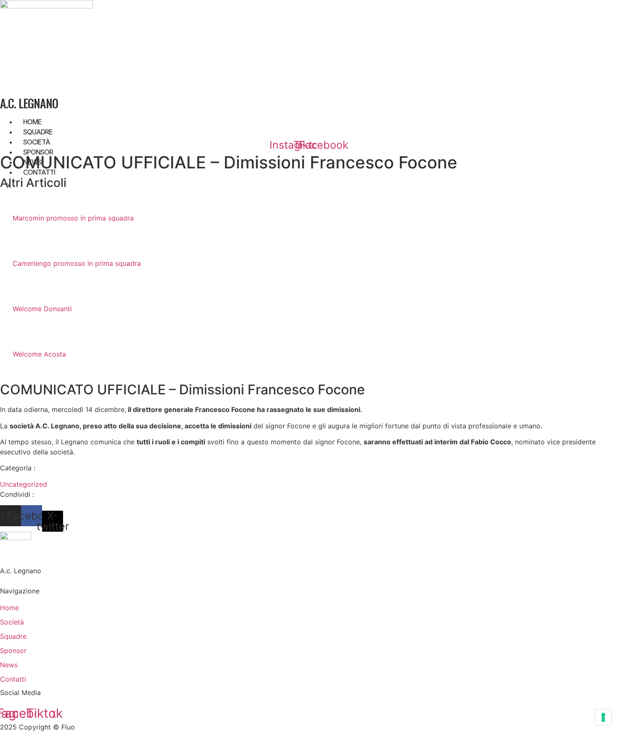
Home (32, 122)
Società (36, 142)
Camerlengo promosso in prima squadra (77, 263)
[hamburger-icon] (611, 120)
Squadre (38, 132)
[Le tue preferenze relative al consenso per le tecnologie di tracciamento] (603, 717)
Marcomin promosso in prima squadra (73, 218)
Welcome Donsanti (42, 308)
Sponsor (38, 152)
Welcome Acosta (39, 354)
